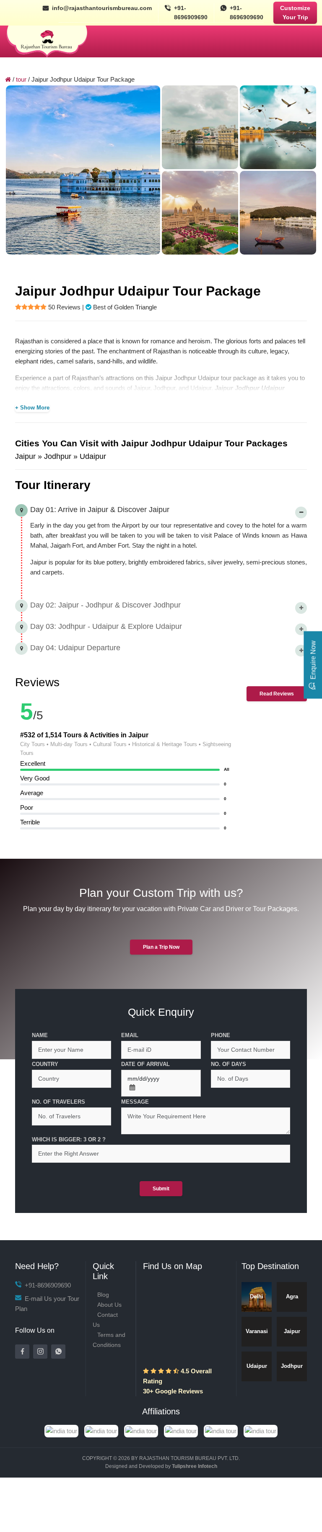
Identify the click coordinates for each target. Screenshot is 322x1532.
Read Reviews (277, 694)
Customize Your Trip (295, 13)
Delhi (256, 1296)
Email (129, 1035)
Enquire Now (313, 659)
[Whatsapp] (58, 1351)
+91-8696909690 (191, 13)
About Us (109, 1304)
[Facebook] (22, 1351)
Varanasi (257, 1331)
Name (40, 1035)
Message (135, 1102)
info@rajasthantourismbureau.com (102, 8)
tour (21, 79)
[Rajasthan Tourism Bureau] (47, 41)
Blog (103, 1294)
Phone (220, 1035)
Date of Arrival (145, 1064)
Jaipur (292, 1331)
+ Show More (32, 407)
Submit (161, 1189)
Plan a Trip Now (161, 947)
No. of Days (228, 1064)
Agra (292, 1296)
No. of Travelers (58, 1102)
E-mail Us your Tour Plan (47, 1303)
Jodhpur (292, 1366)
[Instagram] (40, 1351)
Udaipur (257, 1366)
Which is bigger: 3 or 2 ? (69, 1139)
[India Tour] (161, 1430)
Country (45, 1064)
